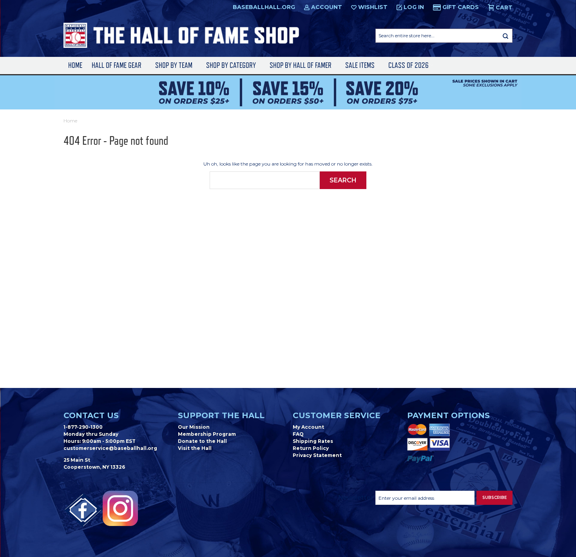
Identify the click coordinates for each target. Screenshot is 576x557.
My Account (308, 427)
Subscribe (494, 497)
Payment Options (448, 415)
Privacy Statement (317, 455)
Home (75, 65)
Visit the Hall (195, 448)
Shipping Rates (313, 441)
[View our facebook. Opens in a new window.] (83, 510)
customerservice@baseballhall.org (110, 448)
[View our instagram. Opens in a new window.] (120, 508)
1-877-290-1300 (83, 427)
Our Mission (194, 427)
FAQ (298, 434)
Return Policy (311, 448)
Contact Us (91, 415)
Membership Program (207, 434)
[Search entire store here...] (505, 35)
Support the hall (221, 415)
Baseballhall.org (264, 7)
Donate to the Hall (202, 441)
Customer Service (336, 415)
